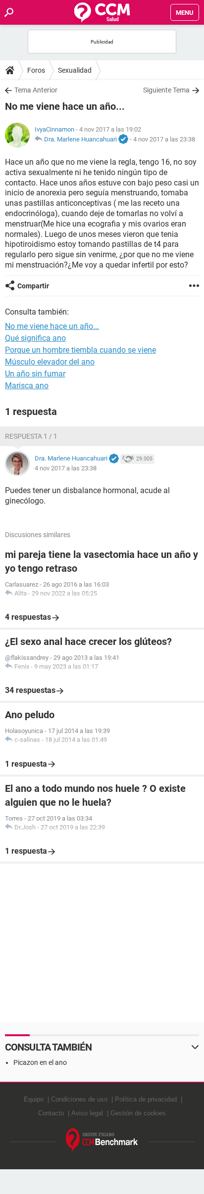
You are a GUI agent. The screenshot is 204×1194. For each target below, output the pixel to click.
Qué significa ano (35, 338)
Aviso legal (87, 1113)
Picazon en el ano (40, 1062)
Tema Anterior (35, 90)
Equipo (34, 1099)
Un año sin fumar (35, 373)
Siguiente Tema (166, 90)
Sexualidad (75, 70)
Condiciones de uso (79, 1099)
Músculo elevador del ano (50, 362)
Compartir (33, 286)
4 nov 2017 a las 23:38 (164, 139)
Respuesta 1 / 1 (31, 436)
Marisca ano (27, 385)
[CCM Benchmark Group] (102, 1140)
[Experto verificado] (123, 139)
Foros (36, 70)
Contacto (51, 1113)
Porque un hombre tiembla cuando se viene (80, 350)
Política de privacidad (146, 1099)
